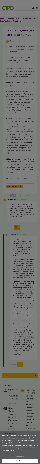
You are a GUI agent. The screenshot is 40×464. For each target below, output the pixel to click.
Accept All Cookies (20, 460)
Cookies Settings (19, 455)
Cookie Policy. (10, 450)
